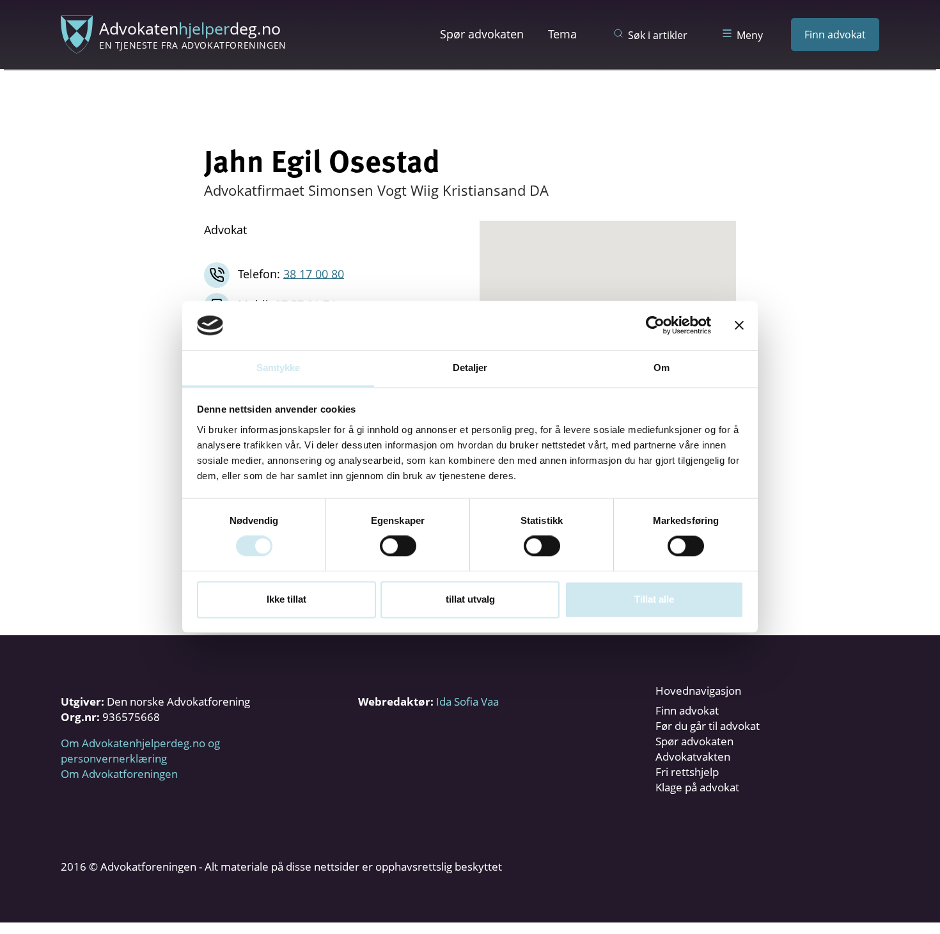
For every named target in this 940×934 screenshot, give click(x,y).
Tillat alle (654, 599)
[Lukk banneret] (739, 325)
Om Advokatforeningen (119, 773)
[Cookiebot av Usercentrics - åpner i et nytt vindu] (655, 325)
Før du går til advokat (707, 725)
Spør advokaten (482, 34)
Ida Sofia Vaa (467, 701)
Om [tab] (662, 367)
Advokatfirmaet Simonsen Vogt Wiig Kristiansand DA (376, 190)
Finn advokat (835, 35)
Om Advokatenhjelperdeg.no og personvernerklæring (140, 751)
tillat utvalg (470, 599)
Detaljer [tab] (470, 367)
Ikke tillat (286, 599)
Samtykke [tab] (278, 367)
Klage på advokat (697, 787)
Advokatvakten (692, 756)
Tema (562, 34)
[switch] (398, 546)
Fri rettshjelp (687, 771)
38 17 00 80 (313, 273)
